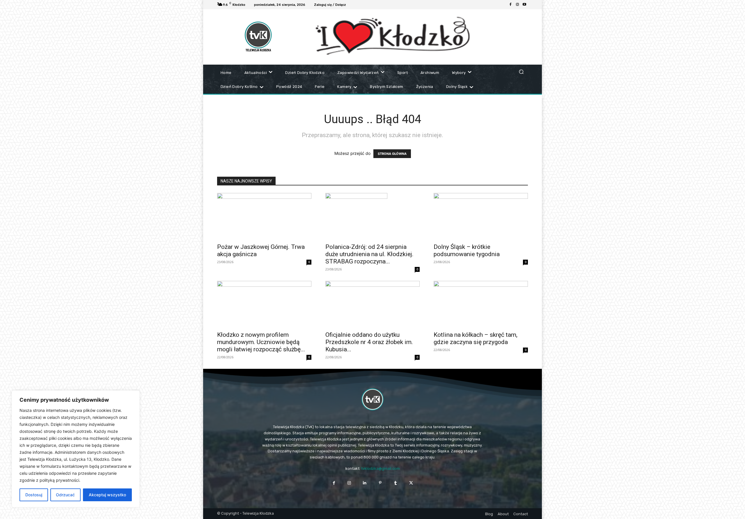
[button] (521, 71)
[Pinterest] (380, 483)
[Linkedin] (364, 483)
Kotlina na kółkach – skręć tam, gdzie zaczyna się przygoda (475, 338)
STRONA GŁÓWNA (392, 154)
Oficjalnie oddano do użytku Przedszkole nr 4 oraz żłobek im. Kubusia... (369, 342)
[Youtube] (524, 4)
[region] (76, 448)
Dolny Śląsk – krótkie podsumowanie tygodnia (467, 250)
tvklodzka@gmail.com (380, 468)
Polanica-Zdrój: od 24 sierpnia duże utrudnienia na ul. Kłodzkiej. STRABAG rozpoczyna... (369, 254)
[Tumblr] (395, 483)
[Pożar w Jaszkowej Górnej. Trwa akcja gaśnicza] (264, 216)
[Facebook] (510, 4)
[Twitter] (411, 483)
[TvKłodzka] (372, 399)
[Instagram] (517, 4)
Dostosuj (33, 494)
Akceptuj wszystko (107, 494)
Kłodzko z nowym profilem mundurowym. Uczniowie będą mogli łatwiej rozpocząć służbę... (261, 342)
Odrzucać (65, 494)
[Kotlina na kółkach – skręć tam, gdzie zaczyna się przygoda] (481, 304)
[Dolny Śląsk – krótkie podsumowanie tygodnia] (481, 216)
